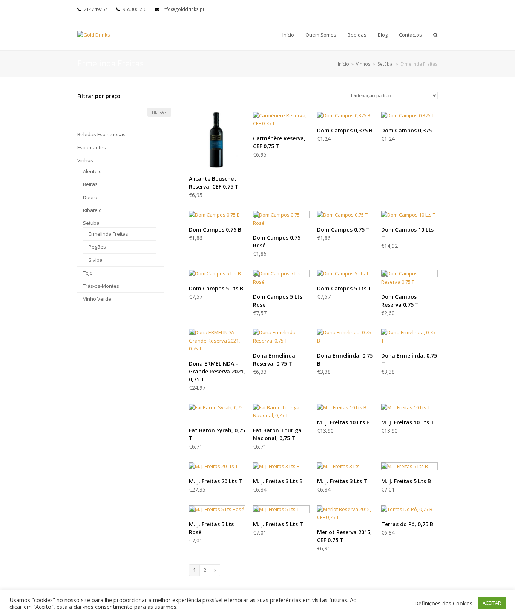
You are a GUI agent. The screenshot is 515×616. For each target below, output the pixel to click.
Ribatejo (92, 210)
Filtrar (159, 112)
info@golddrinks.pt (183, 9)
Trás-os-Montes (101, 286)
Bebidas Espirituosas (101, 134)
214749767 (95, 9)
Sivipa (96, 260)
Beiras (90, 184)
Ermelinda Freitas (108, 233)
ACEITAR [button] (492, 602)
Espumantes (91, 147)
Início (343, 64)
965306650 (134, 9)
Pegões (97, 246)
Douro (90, 197)
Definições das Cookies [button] (443, 603)
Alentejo (92, 171)
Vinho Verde (97, 298)
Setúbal (92, 223)
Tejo (88, 272)
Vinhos (85, 160)
